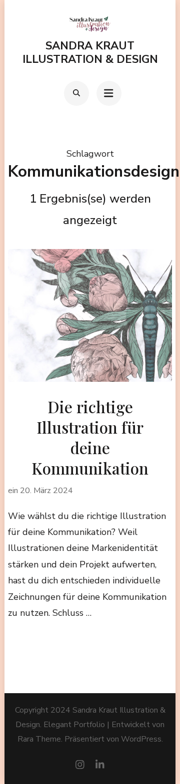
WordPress (141, 739)
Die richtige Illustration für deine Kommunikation (90, 437)
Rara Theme (39, 739)
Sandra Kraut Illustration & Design (90, 52)
